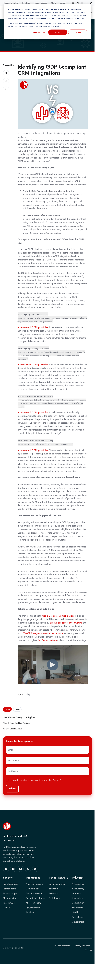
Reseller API (9, 902)
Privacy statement (82, 945)
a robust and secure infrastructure (66, 622)
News (53, 2)
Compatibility (32, 888)
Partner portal (9, 888)
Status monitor (10, 898)
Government (78, 921)
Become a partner (11, 2)
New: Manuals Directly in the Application (20, 717)
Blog (28, 694)
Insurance (76, 893)
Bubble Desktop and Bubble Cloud (58, 615)
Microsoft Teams (34, 902)
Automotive (77, 898)
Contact (6, 907)
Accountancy (78, 888)
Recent (7, 709)
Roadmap (26, 2)
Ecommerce (77, 907)
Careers (63, 2)
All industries (78, 884)
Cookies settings (38, 32)
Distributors (54, 898)
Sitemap (88, 949)
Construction (78, 902)
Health (75, 912)
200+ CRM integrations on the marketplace (42, 633)
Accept (58, 32)
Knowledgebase (10, 884)
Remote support (40, 2)
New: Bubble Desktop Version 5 (17, 723)
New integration (34, 907)
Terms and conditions (61, 945)
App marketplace (34, 884)
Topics (17, 709)
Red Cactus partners (47, 640)
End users (53, 888)
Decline (78, 32)
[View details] (73, 3)
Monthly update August (12, 728)
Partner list (54, 893)
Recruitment (77, 917)
